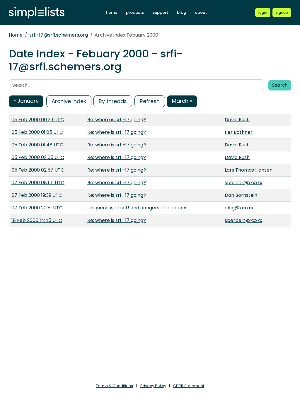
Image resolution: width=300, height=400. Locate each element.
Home (16, 35)
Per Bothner (239, 132)
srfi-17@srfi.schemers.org (58, 35)
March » (182, 101)
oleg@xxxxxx (239, 207)
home (111, 12)
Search (280, 85)
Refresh (150, 101)
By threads (113, 101)
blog (181, 12)
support (160, 12)
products (135, 12)
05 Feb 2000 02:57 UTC (37, 170)
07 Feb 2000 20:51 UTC (37, 207)
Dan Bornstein (241, 195)
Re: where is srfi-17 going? (116, 119)
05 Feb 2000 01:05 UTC (37, 132)
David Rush (237, 119)
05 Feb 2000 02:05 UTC (37, 157)
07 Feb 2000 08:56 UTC (37, 182)
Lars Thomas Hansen (248, 170)
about (201, 12)
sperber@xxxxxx (243, 182)
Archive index (69, 101)
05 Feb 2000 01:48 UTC (37, 144)
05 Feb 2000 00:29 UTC (37, 119)
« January (26, 101)
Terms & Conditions (114, 386)
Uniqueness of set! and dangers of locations (137, 207)
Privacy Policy (153, 386)
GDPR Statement (188, 386)
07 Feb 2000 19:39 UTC (36, 195)
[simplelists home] (36, 13)
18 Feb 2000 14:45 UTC (36, 220)
